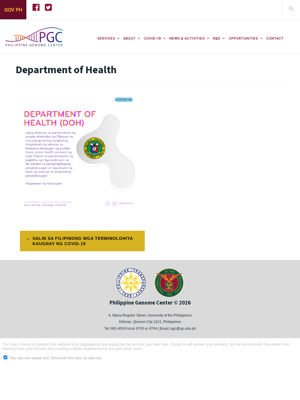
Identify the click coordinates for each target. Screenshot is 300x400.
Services (106, 38)
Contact (275, 38)
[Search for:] (291, 9)
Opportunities (243, 38)
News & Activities (187, 38)
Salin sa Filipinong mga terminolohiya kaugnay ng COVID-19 (83, 241)
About (129, 38)
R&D (216, 38)
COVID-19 (152, 38)
